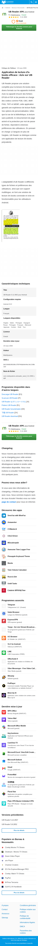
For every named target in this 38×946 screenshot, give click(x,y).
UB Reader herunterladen (11, 409)
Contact (4, 909)
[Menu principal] (36, 2)
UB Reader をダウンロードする (14, 402)
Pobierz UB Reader (9, 405)
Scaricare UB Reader (10, 398)
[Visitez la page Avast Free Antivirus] (19, 22)
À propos (5, 905)
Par (14, 15)
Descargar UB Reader (10, 394)
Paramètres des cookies (26, 932)
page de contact (9, 502)
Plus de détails (19, 830)
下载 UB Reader (8, 413)
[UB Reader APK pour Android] (4, 14)
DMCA (22, 926)
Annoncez (5, 914)
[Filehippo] (7, 2)
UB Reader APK (21, 12)
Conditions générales (28, 905)
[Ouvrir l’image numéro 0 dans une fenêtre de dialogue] (11, 225)
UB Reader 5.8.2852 (9, 824)
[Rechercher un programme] (31, 2)
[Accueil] (2, 8)
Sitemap (5, 918)
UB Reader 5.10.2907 (10, 820)
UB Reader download (10, 416)
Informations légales (27, 922)
